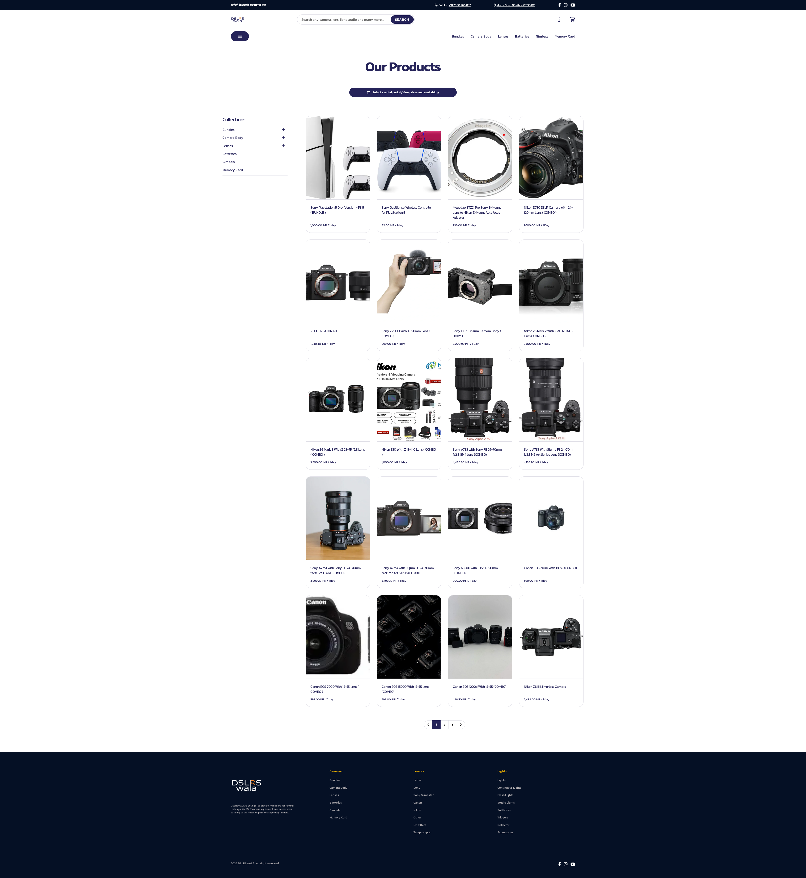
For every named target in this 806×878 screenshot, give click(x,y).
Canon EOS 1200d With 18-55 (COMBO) (479, 686)
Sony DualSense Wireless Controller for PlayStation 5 (407, 210)
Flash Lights (505, 795)
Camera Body (481, 36)
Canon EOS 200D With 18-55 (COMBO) (550, 567)
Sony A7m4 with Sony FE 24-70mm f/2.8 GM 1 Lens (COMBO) (335, 570)
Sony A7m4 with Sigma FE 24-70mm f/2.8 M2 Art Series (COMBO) (408, 570)
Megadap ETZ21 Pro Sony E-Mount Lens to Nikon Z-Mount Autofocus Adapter (477, 212)
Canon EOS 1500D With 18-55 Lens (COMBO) (405, 689)
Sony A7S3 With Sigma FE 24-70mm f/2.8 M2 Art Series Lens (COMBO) (549, 452)
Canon (417, 802)
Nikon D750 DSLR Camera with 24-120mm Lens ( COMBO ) (548, 210)
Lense (417, 780)
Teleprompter (422, 832)
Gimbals (542, 36)
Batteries (522, 36)
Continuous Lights (509, 788)
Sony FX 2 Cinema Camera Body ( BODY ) (477, 333)
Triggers (502, 817)
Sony (416, 788)
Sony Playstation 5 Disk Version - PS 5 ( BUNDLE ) (337, 210)
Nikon (417, 810)
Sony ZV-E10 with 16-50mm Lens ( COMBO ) (406, 333)
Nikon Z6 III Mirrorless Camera (545, 686)
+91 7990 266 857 (460, 5)
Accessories (505, 832)
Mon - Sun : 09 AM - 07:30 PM (516, 5)
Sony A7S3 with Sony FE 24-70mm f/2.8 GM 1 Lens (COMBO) (477, 452)
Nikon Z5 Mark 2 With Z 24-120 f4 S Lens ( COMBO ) (548, 333)
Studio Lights (506, 802)
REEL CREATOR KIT (323, 330)
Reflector (503, 825)
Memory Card (565, 36)
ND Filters (419, 825)
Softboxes (504, 810)
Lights (501, 780)
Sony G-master (423, 795)
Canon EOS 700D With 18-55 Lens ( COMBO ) (334, 689)
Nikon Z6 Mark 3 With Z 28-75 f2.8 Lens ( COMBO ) (337, 452)
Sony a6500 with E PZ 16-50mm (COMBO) (475, 570)
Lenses (503, 36)
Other (417, 817)
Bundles (458, 36)
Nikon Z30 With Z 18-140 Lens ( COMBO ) (409, 452)
